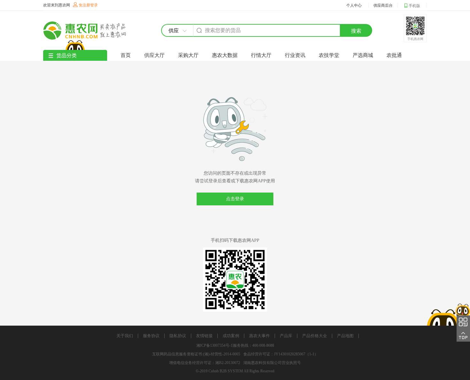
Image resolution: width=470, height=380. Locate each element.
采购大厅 (188, 55)
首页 (126, 55)
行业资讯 (295, 55)
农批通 (394, 55)
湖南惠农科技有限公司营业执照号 (272, 362)
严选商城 (363, 55)
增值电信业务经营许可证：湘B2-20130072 (204, 362)
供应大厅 (154, 55)
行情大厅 (261, 55)
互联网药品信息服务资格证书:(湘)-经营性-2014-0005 (196, 354)
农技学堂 (329, 55)
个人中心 (354, 5)
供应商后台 (383, 5)
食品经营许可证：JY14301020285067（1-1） (280, 354)
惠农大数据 (225, 55)
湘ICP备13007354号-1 (214, 345)
